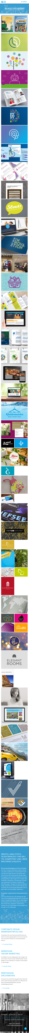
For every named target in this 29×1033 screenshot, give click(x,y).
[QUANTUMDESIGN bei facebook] (25, 1028)
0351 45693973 (16, 1023)
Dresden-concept (14, 356)
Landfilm (7, 443)
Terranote (7, 802)
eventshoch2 (14, 752)
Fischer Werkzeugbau (21, 802)
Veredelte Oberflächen (14, 531)
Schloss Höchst (14, 429)
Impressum (4, 1014)
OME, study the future (7, 770)
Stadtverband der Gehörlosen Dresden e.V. (14, 319)
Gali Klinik (7, 470)
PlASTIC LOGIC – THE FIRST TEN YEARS (14, 604)
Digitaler (14, 641)
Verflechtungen (14, 24)
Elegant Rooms (14, 660)
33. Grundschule (14, 61)
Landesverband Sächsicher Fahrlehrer (14, 392)
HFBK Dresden (14, 190)
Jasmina (14, 282)
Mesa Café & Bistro (14, 457)
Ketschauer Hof (7, 627)
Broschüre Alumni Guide (14, 98)
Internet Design (7, 966)
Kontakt (20, 1014)
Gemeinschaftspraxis (14, 733)
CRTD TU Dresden (14, 337)
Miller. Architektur (7, 678)
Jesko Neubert (14, 789)
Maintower (7, 544)
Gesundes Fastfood (21, 572)
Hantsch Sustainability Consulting (14, 42)
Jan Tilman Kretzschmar (14, 835)
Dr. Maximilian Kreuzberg (14, 134)
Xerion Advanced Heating (14, 816)
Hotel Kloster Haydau (7, 586)
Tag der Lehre (14, 300)
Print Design (6, 988)
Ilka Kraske (14, 697)
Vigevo (7, 618)
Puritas (14, 227)
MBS (21, 443)
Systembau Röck (21, 627)
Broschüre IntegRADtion (14, 153)
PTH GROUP (14, 263)
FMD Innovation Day (14, 245)
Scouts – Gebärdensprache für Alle (14, 208)
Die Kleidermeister (14, 411)
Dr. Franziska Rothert (14, 171)
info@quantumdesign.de (16, 1025)
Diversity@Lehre (14, 116)
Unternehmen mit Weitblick (14, 558)
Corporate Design (7, 944)
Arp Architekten (14, 374)
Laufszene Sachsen (14, 715)
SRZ (14, 79)
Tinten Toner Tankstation (21, 618)
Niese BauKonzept (7, 498)
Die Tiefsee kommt (14, 512)
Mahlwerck (7, 572)
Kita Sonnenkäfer (14, 485)
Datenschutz (13, 1014)
